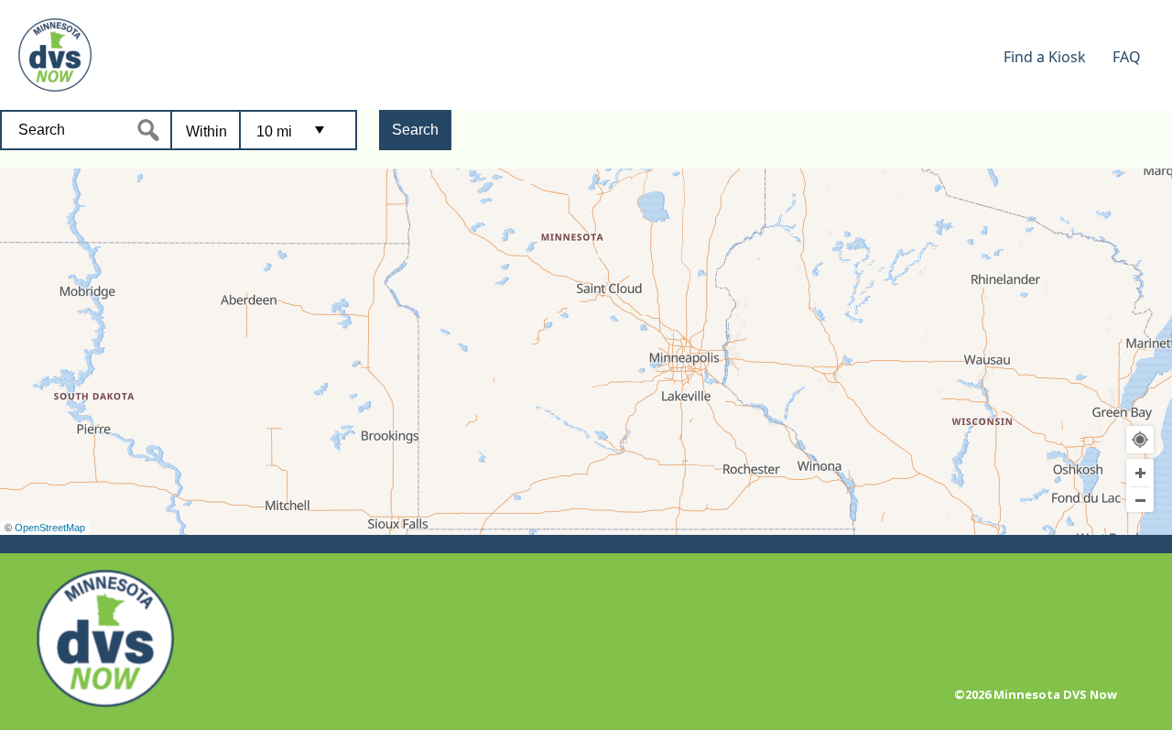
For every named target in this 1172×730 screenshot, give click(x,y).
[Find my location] (1140, 439)
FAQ (1126, 57)
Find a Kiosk (1045, 57)
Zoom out (1140, 500)
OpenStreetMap (50, 527)
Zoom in (1140, 472)
